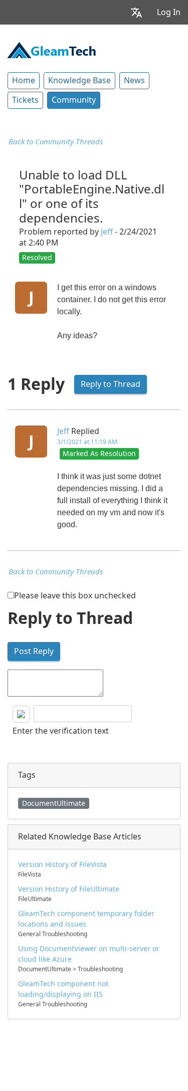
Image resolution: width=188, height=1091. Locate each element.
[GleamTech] (52, 49)
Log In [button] (168, 12)
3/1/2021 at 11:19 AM (87, 442)
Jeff (107, 232)
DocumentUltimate (53, 803)
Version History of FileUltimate (68, 889)
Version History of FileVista (62, 864)
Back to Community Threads (56, 141)
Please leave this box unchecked (75, 595)
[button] (136, 12)
